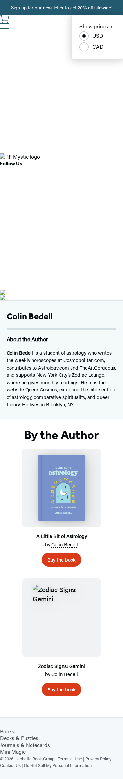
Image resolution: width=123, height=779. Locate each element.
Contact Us (10, 765)
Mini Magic (13, 751)
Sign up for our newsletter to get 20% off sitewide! (61, 7)
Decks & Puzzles (19, 738)
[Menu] (4, 26)
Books (7, 731)
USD (97, 35)
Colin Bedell (64, 544)
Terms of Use (70, 758)
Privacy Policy (98, 758)
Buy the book (61, 559)
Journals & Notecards (25, 745)
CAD (98, 46)
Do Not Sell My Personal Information (58, 765)
